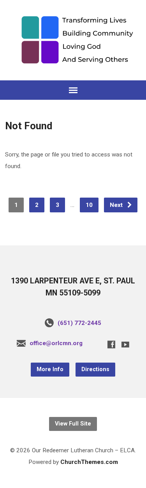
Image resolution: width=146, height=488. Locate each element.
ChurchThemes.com (89, 461)
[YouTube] (125, 344)
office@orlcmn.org (56, 343)
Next (117, 204)
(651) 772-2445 (79, 323)
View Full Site (73, 423)
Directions (95, 369)
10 (89, 204)
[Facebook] (111, 344)
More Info (50, 369)
